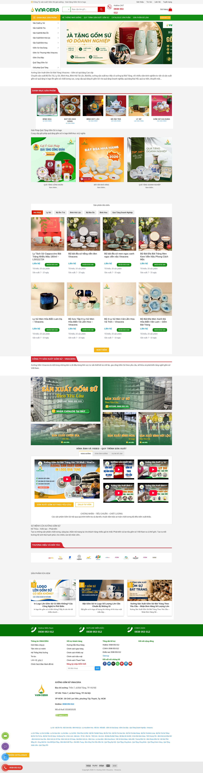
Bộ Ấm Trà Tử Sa (36, 736)
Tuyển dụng (167, 2)
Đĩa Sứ (88, 736)
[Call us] (117, 664)
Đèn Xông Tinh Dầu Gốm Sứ (94, 742)
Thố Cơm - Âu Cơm (97, 736)
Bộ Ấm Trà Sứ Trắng (162, 733)
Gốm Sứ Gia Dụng (40, 48)
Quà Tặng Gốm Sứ (40, 63)
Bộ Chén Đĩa (67, 728)
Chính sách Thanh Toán (76, 660)
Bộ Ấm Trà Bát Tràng (96, 733)
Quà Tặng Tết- (43, 745)
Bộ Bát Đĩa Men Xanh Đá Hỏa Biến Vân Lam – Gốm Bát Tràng (153, 322)
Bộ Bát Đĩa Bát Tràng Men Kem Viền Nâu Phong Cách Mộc (154, 256)
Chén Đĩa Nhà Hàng (138, 736)
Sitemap (106, 656)
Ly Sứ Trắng (35, 733)
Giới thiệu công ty (37, 645)
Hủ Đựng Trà (61, 736)
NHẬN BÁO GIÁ (52, 264)
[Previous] (72, 43)
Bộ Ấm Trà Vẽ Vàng (49, 736)
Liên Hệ (157, 2)
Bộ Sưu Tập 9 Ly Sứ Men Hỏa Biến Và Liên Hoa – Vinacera (81, 322)
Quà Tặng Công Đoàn (124, 742)
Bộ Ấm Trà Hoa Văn (118, 733)
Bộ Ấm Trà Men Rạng (133, 733)
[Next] (167, 43)
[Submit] (101, 9)
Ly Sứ (52, 728)
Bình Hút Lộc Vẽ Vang (68, 739)
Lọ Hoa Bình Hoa (87, 728)
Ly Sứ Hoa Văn (55, 733)
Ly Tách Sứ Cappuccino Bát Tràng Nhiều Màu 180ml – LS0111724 (47, 256)
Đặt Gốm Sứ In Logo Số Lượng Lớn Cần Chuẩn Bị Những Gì (101, 605)
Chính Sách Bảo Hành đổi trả (42, 664)
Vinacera (149, 728)
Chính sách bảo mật (74, 656)
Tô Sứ (83, 736)
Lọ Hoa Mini (99, 739)
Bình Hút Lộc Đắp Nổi (165, 736)
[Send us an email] (113, 664)
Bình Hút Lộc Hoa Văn (39, 739)
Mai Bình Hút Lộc (81, 739)
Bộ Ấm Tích (107, 733)
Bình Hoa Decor (110, 739)
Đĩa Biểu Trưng (79, 742)
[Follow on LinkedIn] (126, 664)
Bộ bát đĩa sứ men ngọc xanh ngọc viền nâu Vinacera (119, 255)
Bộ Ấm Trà (58, 728)
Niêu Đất (131, 739)
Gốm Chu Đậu (38, 58)
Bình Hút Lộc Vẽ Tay (53, 739)
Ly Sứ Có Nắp (44, 733)
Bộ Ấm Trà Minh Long (148, 733)
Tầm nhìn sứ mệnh (38, 649)
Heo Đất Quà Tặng (53, 742)
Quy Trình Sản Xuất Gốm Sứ (96, 18)
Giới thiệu (140, 2)
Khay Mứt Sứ (42, 742)
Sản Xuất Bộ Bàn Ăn (41, 33)
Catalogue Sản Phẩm (121, 18)
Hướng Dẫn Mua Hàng (75, 645)
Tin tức (149, 2)
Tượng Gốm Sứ (140, 739)
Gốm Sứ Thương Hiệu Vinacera (45, 53)
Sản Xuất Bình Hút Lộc (41, 38)
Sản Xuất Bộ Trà (39, 28)
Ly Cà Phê (72, 733)
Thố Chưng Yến (151, 736)
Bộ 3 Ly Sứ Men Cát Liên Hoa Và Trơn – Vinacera (119, 320)
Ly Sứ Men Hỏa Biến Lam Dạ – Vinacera (47, 320)
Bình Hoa (92, 739)
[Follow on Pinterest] (122, 664)
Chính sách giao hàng (75, 649)
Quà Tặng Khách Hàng (155, 742)
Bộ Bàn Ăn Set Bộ (125, 736)
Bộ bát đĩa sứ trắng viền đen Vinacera (82, 255)
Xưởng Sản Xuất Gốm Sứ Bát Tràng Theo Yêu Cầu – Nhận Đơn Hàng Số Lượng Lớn (149, 605)
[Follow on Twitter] (109, 664)
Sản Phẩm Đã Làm (140, 18)
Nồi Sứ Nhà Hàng (121, 739)
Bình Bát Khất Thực (67, 742)
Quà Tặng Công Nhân (139, 742)
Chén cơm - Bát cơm (73, 736)
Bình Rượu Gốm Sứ (153, 739)
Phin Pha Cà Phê (82, 733)
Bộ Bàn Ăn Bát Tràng (111, 736)
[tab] (37, 212)
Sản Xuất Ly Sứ (39, 23)
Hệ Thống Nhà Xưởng (71, 18)
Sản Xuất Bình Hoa (40, 43)
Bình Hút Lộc (77, 728)
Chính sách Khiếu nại (75, 653)
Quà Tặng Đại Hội (110, 742)
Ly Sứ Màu (64, 733)
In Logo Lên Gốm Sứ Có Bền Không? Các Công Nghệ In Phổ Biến (53, 605)
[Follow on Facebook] (105, 664)
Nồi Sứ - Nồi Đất (99, 728)
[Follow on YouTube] (130, 664)
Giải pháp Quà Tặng (40, 67)
